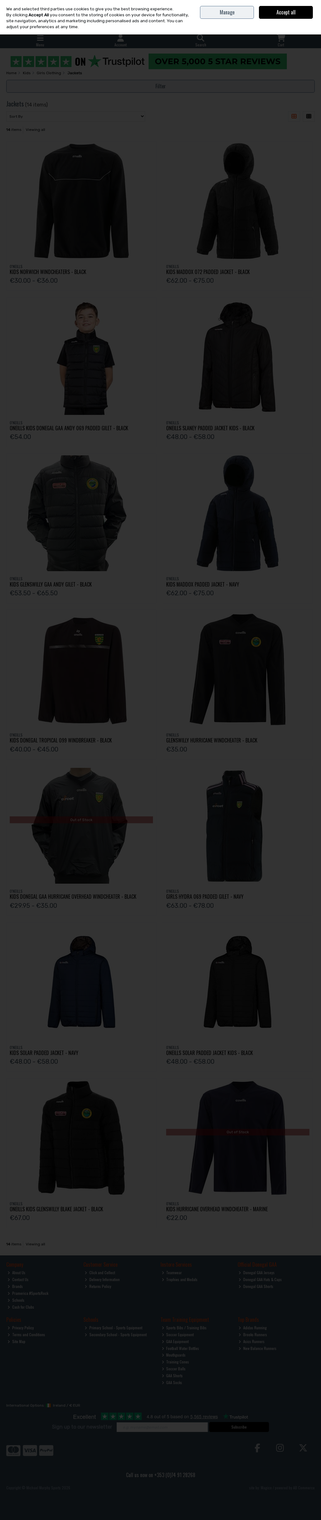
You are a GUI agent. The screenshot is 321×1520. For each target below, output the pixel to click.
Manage (227, 12)
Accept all (286, 12)
